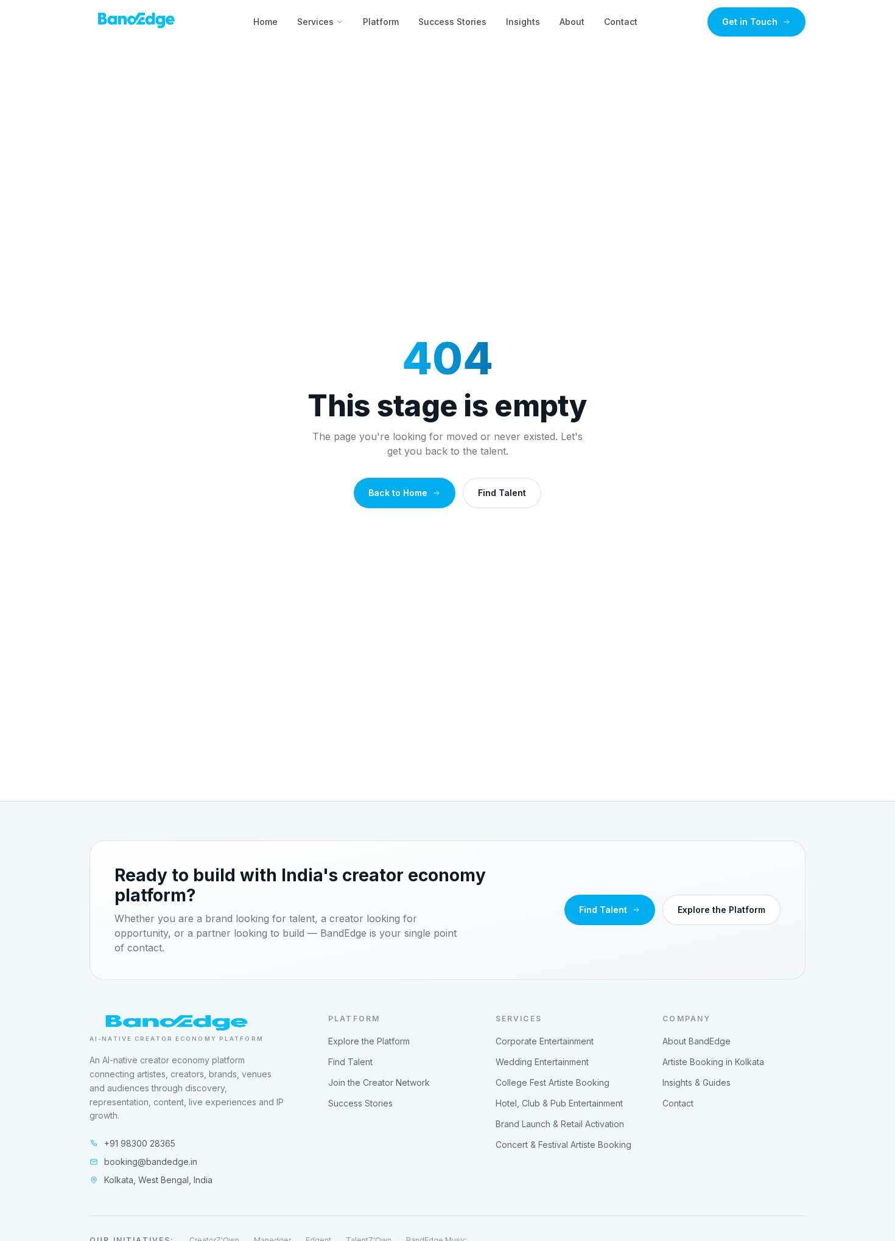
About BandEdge (696, 1041)
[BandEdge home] (136, 22)
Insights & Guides (696, 1082)
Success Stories (452, 21)
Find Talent (502, 493)
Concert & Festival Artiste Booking (563, 1144)
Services (315, 21)
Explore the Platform (721, 909)
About (572, 21)
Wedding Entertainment (542, 1062)
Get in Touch (749, 21)
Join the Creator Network (379, 1082)
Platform (381, 21)
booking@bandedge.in (150, 1161)
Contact (620, 21)
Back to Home (397, 493)
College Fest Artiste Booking (552, 1082)
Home (265, 21)
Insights (523, 21)
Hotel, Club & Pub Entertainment (559, 1103)
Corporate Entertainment (545, 1041)
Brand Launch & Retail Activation (560, 1124)
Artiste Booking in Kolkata (713, 1062)
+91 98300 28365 (139, 1143)
